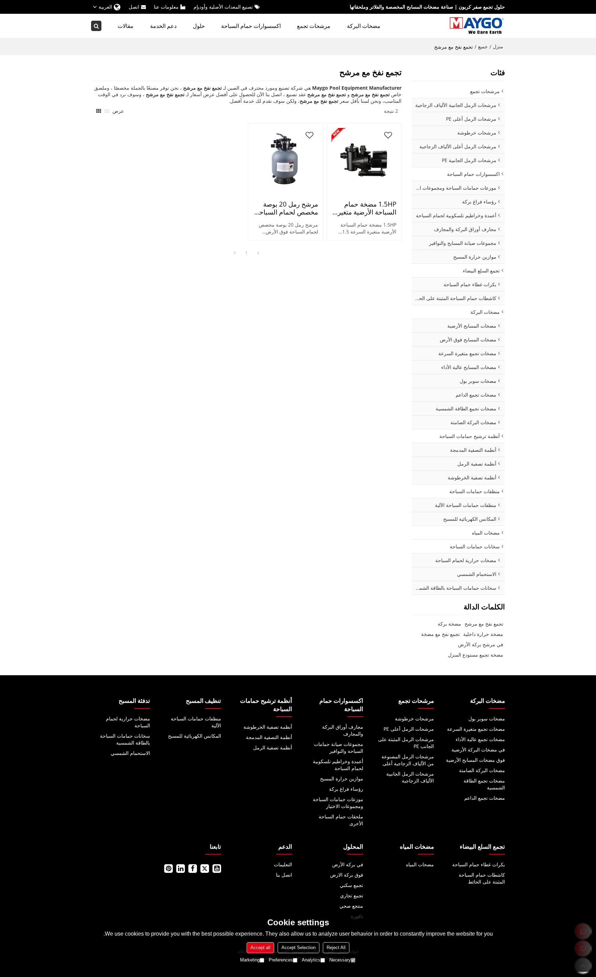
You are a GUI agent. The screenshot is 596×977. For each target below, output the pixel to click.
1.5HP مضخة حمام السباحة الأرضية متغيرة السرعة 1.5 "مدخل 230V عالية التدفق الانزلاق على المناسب (365, 208)
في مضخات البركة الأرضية (478, 749)
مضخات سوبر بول (486, 718)
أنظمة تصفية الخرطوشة (268, 727)
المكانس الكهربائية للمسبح (194, 735)
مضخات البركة (363, 26)
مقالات (125, 26)
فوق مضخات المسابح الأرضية (475, 760)
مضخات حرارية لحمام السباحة (128, 722)
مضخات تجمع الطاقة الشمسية (484, 784)
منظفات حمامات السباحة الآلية (196, 722)
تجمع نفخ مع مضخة (440, 634)
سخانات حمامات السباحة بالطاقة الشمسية (125, 739)
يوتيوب (216, 868)
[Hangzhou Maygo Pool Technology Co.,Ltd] (477, 26)
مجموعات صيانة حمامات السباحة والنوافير (338, 747)
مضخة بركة (449, 623)
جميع (483, 46)
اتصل (134, 6)
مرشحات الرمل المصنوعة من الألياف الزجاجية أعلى (407, 760)
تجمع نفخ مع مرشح (484, 623)
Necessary (340, 960)
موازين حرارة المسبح (341, 778)
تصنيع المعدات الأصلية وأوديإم (223, 6)
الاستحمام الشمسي (130, 753)
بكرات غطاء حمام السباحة (478, 864)
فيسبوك (192, 868)
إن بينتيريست (168, 868)
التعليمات (283, 864)
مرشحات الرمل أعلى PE (409, 729)
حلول (199, 26)
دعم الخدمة (163, 26)
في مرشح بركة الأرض (480, 644)
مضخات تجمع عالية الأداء (480, 739)
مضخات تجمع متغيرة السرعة (476, 729)
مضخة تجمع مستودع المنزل (475, 654)
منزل (498, 46)
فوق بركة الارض (346, 874)
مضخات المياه (420, 864)
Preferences (281, 960)
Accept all (260, 947)
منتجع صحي (351, 906)
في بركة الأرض (347, 864)
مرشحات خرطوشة (414, 718)
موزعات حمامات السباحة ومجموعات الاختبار (338, 802)
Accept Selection (298, 947)
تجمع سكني (351, 885)
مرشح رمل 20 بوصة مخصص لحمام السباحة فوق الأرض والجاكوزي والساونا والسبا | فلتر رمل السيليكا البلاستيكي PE (287, 208)
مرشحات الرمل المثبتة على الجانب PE (406, 742)
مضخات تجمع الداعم (484, 798)
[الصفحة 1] (258, 253)
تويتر (204, 868)
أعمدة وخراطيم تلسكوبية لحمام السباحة (338, 764)
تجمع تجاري (351, 895)
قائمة (107, 111)
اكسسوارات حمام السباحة (251, 26)
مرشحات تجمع (313, 26)
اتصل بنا (284, 874)
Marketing (250, 960)
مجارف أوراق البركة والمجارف (342, 730)
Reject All (336, 947)
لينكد (180, 868)
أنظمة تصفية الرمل (272, 747)
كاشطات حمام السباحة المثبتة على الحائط (482, 878)
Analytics (311, 960)
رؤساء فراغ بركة (346, 789)
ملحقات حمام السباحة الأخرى (341, 820)
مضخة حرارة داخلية (483, 634)
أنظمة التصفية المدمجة (269, 737)
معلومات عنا (166, 6)
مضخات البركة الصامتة (482, 770)
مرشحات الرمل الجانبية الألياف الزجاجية (410, 777)
